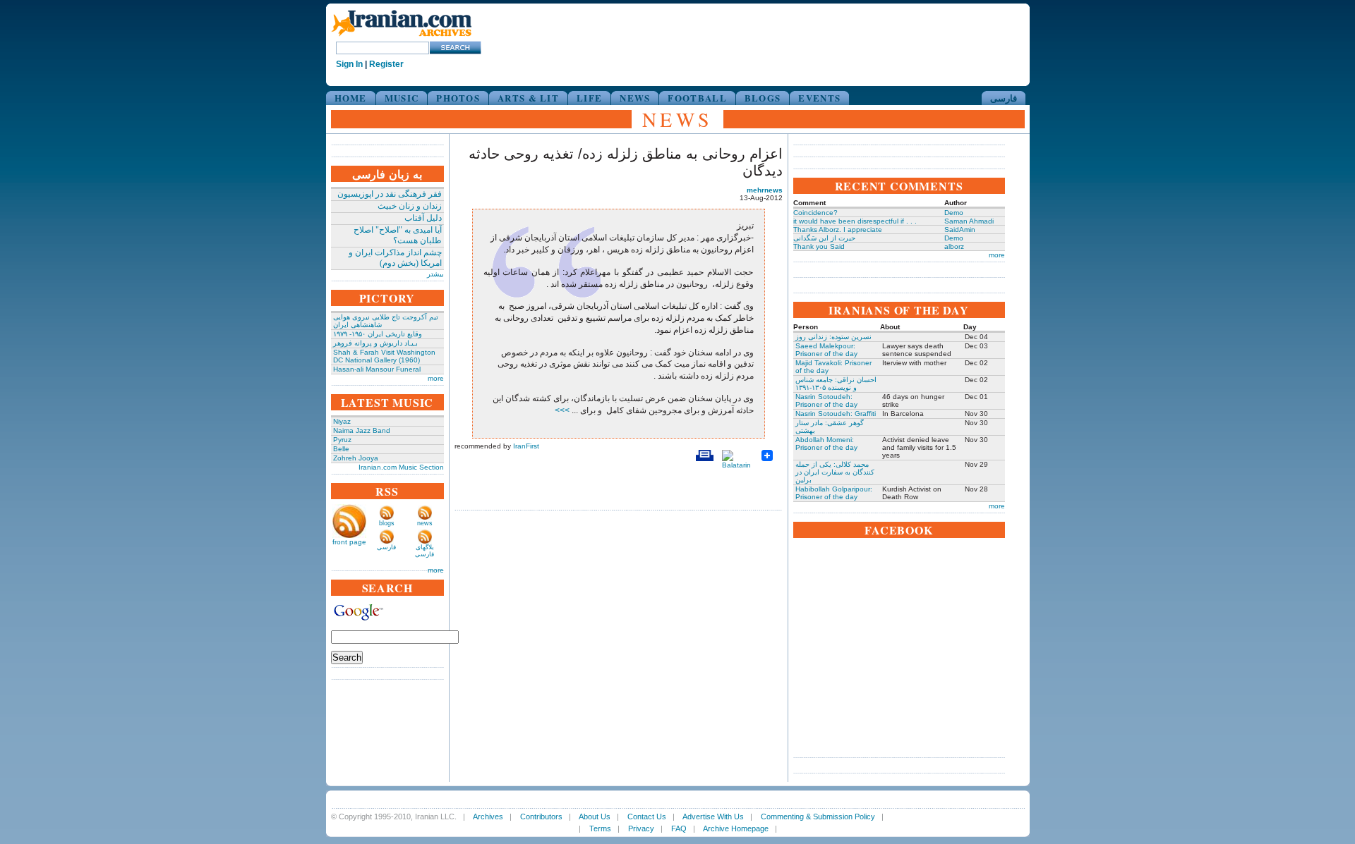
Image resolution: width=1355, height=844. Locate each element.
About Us (594, 816)
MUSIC (402, 97)
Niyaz (342, 421)
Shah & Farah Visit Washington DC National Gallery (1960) (384, 356)
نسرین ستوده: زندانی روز (833, 337)
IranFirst (526, 446)
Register (386, 64)
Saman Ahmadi (969, 221)
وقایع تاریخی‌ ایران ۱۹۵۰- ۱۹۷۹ (377, 334)
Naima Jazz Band (361, 430)
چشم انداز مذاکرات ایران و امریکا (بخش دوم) (395, 257)
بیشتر (435, 274)
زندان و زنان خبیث (410, 206)
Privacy (641, 828)
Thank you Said (819, 246)
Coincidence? (815, 212)
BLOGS (763, 97)
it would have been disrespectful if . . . (855, 221)
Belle (341, 449)
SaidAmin (959, 229)
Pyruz (342, 440)
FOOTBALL (697, 97)
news (425, 523)
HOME (351, 97)
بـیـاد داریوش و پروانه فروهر (375, 343)
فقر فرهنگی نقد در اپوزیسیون (389, 194)
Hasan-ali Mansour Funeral (377, 369)
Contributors (541, 816)
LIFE (589, 97)
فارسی (1003, 97)
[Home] (401, 37)
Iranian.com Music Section (401, 467)
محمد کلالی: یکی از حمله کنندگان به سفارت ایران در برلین (834, 472)
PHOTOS (458, 97)
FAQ (679, 828)
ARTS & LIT (528, 97)
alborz (954, 246)
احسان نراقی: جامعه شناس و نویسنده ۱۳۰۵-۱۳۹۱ (836, 383)
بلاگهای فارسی (424, 551)
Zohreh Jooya (355, 458)
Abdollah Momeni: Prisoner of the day (826, 443)
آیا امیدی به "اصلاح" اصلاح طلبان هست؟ (398, 235)
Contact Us (646, 816)
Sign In (349, 64)
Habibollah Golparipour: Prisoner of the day (833, 493)
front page (349, 542)
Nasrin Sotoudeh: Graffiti (835, 413)
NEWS (635, 97)
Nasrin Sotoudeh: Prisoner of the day (826, 400)
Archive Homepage (736, 828)
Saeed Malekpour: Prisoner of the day (826, 349)
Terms (600, 828)
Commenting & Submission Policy (818, 816)
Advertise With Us (713, 816)
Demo (953, 212)
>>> (563, 410)
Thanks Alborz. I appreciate (837, 229)
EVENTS (819, 97)
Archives (488, 816)
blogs (387, 523)
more (436, 378)
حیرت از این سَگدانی (824, 238)
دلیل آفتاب (423, 218)
